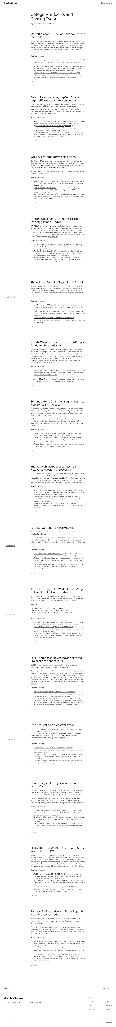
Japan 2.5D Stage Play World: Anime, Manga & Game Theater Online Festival (57, 591)
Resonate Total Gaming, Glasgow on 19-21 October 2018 (53, 627)
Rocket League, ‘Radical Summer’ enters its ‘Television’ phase (55, 497)
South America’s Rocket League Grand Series (49, 503)
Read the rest (53, 52)
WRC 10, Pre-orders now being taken (53, 156)
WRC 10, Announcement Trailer (45, 188)
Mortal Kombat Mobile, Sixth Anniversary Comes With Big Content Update (59, 66)
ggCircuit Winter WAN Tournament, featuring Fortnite (52, 126)
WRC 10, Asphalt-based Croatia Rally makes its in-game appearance (57, 194)
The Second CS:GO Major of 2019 (45, 817)
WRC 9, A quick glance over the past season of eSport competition (57, 181)
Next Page (107, 988)
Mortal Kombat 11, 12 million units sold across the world (58, 35)
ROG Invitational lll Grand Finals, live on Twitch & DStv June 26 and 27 (57, 954)
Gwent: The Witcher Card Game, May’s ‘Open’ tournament (54, 311)
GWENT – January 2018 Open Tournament (48, 305)
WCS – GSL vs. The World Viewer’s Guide (48, 379)
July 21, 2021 (34, 326)
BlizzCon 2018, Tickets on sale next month (49, 622)
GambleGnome (10, 3)
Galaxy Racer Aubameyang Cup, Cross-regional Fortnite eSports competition (55, 99)
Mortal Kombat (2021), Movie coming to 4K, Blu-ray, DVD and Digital (57, 73)
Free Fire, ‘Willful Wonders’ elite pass (46, 761)
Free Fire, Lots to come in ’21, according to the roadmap (53, 748)
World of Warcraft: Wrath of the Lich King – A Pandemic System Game (58, 344)
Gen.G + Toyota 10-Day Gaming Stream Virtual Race (54, 785)
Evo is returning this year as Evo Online (47, 60)
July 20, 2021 (34, 642)
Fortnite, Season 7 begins (43, 444)
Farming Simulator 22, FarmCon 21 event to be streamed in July (55, 245)
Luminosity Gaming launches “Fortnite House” (50, 564)
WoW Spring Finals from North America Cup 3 (49, 370)
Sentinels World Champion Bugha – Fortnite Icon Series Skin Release (57, 403)
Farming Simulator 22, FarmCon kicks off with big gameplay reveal (55, 220)
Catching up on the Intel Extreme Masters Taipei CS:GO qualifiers (56, 811)
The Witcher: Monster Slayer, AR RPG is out (57, 282)
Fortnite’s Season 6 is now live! (44, 433)
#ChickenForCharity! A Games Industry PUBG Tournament (54, 692)
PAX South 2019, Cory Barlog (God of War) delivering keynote (55, 633)
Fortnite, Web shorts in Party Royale (52, 527)
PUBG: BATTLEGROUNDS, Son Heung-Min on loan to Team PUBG (58, 850)
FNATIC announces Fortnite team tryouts (48, 121)
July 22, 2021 (34, 203)
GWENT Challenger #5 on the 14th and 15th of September (54, 318)
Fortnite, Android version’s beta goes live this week (51, 558)
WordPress (109, 1022)
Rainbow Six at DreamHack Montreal (46, 948)
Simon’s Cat (40, 540)
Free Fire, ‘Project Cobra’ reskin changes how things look (53, 754)
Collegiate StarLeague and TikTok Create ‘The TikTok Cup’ (54, 132)
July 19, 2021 (34, 832)
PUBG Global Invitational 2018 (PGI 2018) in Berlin (51, 874)
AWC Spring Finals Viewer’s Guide (45, 375)
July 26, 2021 (34, 81)
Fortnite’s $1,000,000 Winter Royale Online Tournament (53, 438)
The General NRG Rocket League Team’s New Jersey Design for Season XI (55, 468)
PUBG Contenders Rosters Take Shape (47, 698)
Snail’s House (52, 540)
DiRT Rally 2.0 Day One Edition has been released (51, 823)
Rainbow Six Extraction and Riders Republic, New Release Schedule (57, 913)
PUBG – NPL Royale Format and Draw (47, 702)
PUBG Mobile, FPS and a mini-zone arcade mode (51, 880)
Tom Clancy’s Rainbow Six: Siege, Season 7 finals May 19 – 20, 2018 (57, 941)
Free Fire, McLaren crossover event (52, 724)
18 (9, 988)
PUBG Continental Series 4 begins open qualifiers (51, 887)
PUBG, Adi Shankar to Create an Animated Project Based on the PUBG (56, 659)
